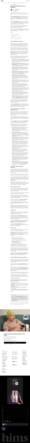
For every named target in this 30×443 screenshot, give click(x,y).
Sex (5, 2)
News (25, 2)
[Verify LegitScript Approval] (3, 429)
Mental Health (18, 2)
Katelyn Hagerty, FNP (17, 9)
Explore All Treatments (14, 365)
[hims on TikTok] (10, 421)
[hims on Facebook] (3, 421)
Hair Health (14, 2)
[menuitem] (5, 3)
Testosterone (8, 2)
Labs (11, 2)
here (21, 304)
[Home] (2, 1)
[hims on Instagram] (7, 421)
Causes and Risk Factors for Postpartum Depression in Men (16, 35)
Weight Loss (22, 2)
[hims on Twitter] (5, 421)
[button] (19, 291)
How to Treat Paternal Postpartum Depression (16, 37)
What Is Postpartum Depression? (15, 34)
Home (11, 4)
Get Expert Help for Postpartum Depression (16, 38)
